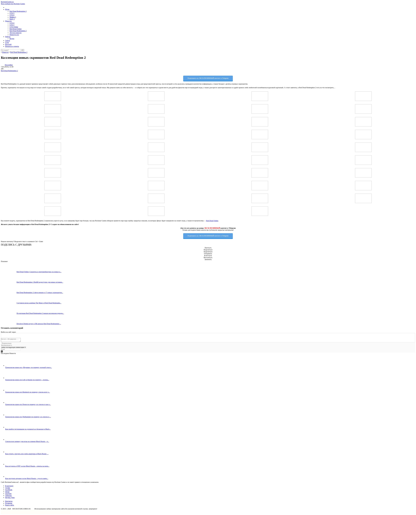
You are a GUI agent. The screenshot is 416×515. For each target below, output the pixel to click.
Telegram (8, 495)
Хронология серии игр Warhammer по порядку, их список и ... (28, 417)
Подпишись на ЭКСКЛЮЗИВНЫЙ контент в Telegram (208, 78)
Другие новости (15, 33)
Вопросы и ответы (12, 46)
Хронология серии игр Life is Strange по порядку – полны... (27, 380)
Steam (7, 492)
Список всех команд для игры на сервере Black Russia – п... (27, 441)
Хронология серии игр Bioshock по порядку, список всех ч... (27, 392)
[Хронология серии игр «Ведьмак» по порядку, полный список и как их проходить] (13, 365)
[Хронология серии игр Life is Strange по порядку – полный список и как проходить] (13, 378)
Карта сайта (9, 505)
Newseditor (9, 65)
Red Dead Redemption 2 (18, 11)
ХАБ (7, 42)
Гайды (7, 40)
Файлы (7, 37)
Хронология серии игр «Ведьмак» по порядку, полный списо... (28, 367)
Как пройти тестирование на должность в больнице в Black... (28, 429)
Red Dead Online (16, 29)
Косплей (8, 44)
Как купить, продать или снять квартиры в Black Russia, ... (27, 454)
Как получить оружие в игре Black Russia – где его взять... (26, 478)
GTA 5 (12, 13)
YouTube (8, 494)
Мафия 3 (13, 17)
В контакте (9, 486)
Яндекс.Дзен (10, 497)
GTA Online (14, 27)
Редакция (8, 503)
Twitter (7, 488)
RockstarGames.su (13, 3)
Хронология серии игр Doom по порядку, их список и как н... (28, 404)
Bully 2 (12, 19)
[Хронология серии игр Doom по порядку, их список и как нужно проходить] (13, 402)
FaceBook (8, 490)
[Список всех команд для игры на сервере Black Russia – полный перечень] (13, 439)
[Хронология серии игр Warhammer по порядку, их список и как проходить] (13, 415)
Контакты (8, 501)
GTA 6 (12, 15)
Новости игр (14, 35)
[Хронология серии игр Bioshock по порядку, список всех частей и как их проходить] (13, 390)
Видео (12, 38)
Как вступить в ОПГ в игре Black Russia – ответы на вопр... (27, 466)
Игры (7, 9)
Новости (8, 21)
